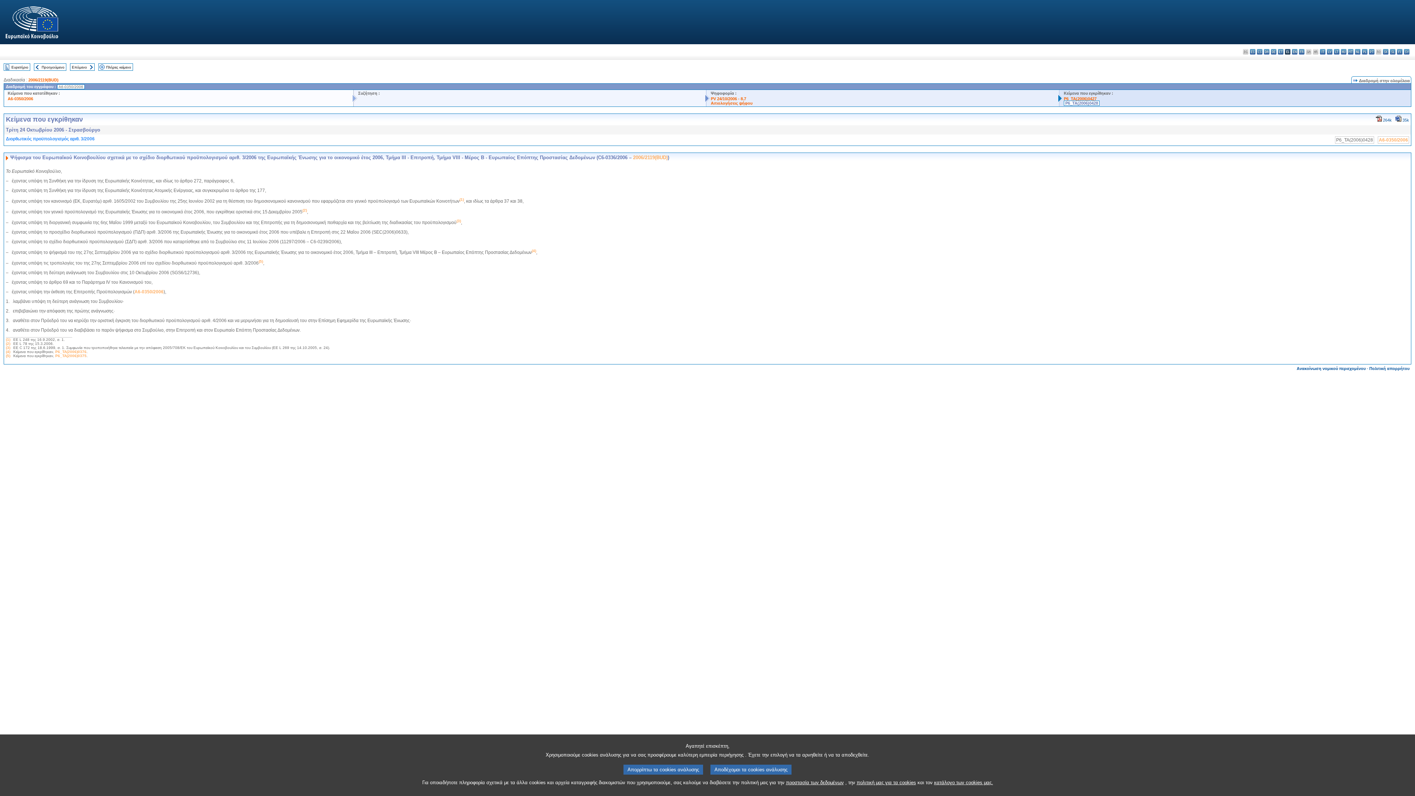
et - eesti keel (1280, 52)
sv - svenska (1406, 52)
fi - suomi (1399, 52)
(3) (8, 348)
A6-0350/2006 (20, 99)
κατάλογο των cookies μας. (963, 782)
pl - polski (1364, 52)
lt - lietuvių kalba (1336, 52)
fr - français (1301, 52)
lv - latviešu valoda (1329, 52)
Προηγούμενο (53, 67)
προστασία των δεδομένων (815, 782)
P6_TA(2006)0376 (71, 352)
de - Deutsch (1273, 52)
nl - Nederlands (1357, 52)
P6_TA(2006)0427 (1080, 99)
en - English (1294, 52)
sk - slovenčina (1385, 52)
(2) (8, 344)
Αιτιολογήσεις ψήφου (731, 103)
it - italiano (1322, 52)
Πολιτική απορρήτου (1389, 368)
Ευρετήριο (19, 67)
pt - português (1371, 52)
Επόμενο (79, 67)
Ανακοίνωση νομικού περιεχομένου (1331, 368)
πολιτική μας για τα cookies (886, 782)
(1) (8, 340)
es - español (1252, 52)
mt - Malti (1350, 52)
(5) (8, 356)
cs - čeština (1259, 52)
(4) (8, 352)
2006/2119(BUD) (43, 80)
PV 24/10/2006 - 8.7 (728, 99)
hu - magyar (1343, 52)
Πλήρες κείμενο (118, 67)
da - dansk (1266, 52)
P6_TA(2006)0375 (71, 356)
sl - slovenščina (1392, 52)
